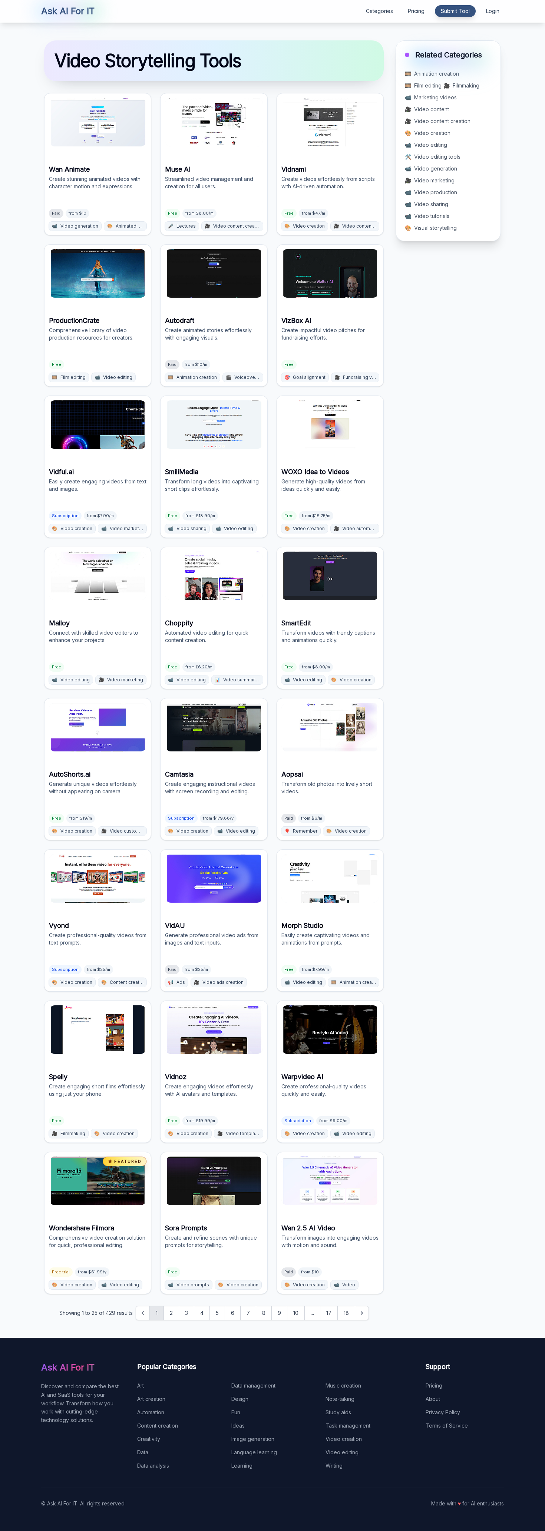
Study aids (338, 1412)
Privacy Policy (443, 1412)
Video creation (344, 1439)
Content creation (157, 1425)
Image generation (252, 1439)
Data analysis (153, 1465)
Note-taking (340, 1399)
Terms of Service (447, 1425)
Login (492, 11)
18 (346, 1313)
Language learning (254, 1452)
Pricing (416, 11)
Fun (235, 1412)
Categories (379, 11)
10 (295, 1313)
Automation (150, 1412)
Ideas (238, 1425)
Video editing (342, 1452)
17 (328, 1313)
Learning (241, 1465)
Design (239, 1399)
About (433, 1399)
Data (142, 1452)
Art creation (151, 1399)
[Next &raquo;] (362, 1313)
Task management (348, 1425)
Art (140, 1385)
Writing (334, 1465)
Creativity (148, 1439)
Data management (253, 1385)
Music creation (343, 1385)
